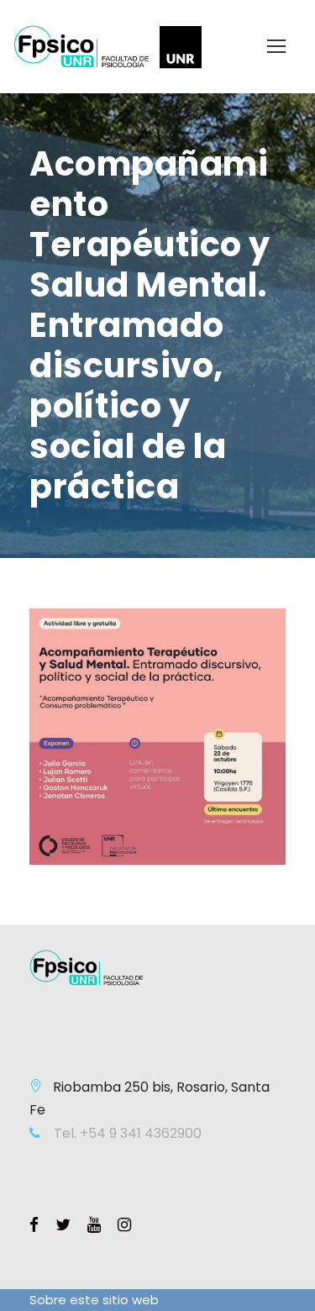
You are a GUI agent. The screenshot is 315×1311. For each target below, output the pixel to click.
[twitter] (63, 1225)
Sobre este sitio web (94, 1299)
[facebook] (34, 1225)
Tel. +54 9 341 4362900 (126, 1133)
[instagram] (124, 1225)
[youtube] (94, 1225)
